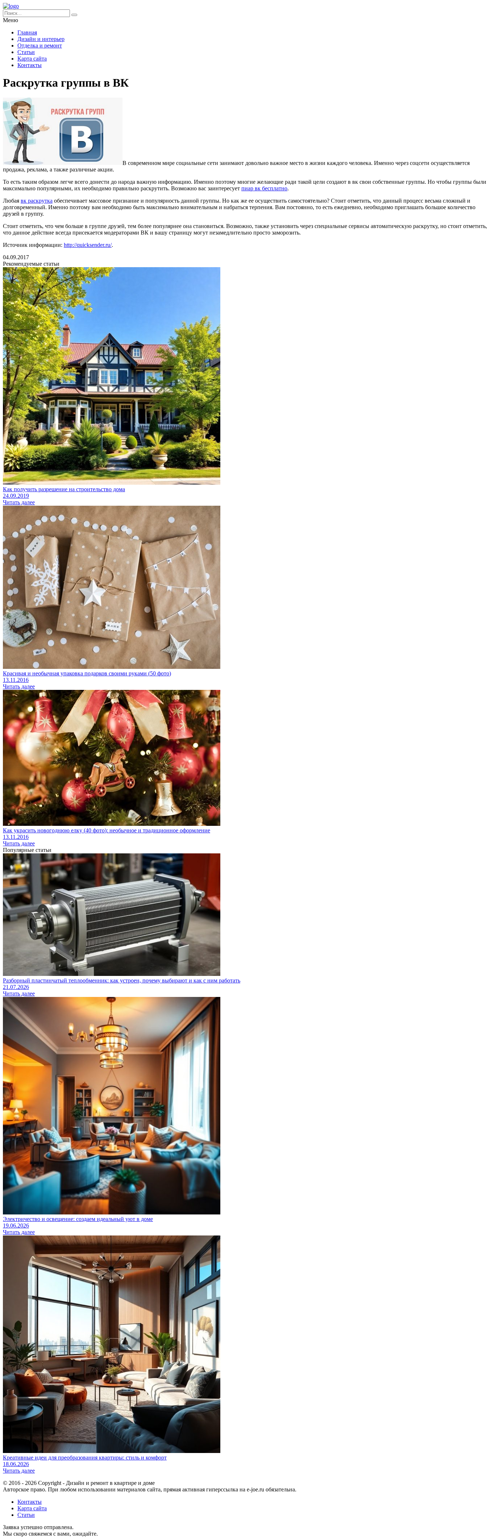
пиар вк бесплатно (264, 188)
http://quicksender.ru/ (88, 245)
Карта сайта (32, 58)
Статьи (26, 52)
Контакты (29, 65)
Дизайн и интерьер (41, 39)
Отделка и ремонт (39, 45)
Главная (27, 32)
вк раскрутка (37, 201)
